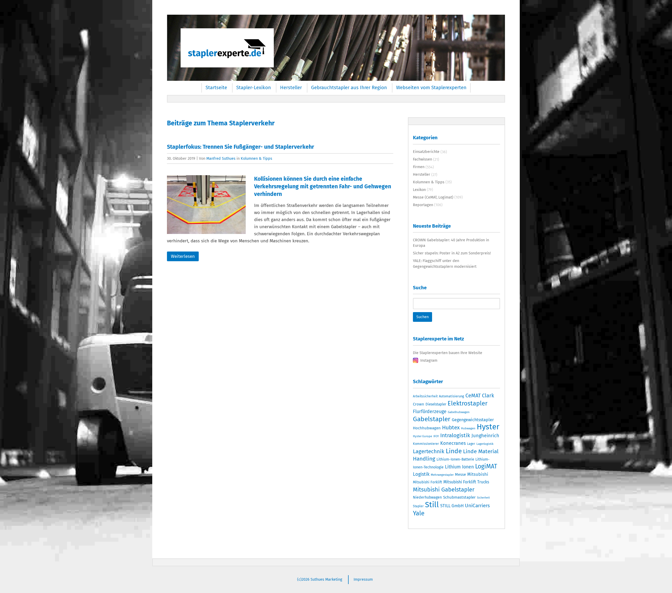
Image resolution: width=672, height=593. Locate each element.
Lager (471, 444)
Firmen (418, 166)
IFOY (436, 436)
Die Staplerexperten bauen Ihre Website (447, 352)
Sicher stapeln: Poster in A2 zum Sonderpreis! (452, 253)
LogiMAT (486, 466)
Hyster (488, 426)
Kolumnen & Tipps (256, 158)
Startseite (216, 87)
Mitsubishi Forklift (427, 482)
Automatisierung (451, 396)
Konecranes (453, 443)
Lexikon (419, 189)
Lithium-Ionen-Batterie (455, 459)
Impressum (363, 579)
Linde (454, 451)
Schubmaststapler (459, 497)
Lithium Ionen (459, 467)
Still (432, 504)
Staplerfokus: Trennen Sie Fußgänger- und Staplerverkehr (240, 146)
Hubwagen (468, 428)
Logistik (421, 474)
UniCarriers (477, 506)
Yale (418, 513)
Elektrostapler (467, 403)
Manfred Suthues (220, 158)
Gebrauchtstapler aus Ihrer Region (349, 87)
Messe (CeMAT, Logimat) (433, 197)
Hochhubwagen (427, 428)
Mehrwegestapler (442, 475)
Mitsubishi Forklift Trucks (466, 481)
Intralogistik (455, 435)
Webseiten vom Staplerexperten (431, 87)
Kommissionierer (426, 444)
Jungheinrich (485, 436)
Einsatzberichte (426, 151)
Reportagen (423, 204)
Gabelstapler (431, 419)
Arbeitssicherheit (425, 396)
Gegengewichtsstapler (473, 419)
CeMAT (473, 395)
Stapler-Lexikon (253, 87)
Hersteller (291, 87)
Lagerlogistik (485, 444)
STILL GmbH (452, 505)
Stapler (418, 506)
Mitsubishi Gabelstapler (444, 489)
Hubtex (451, 427)
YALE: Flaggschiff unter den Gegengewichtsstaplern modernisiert (444, 263)
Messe (460, 474)
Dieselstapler (436, 404)
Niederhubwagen (427, 497)
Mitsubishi (477, 474)
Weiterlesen (183, 256)
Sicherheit (483, 497)
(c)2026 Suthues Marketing (319, 579)
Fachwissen (422, 159)
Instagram (428, 360)
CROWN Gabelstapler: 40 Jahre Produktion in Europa (451, 243)
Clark (488, 395)
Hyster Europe (422, 436)
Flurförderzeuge (430, 411)
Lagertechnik (428, 451)
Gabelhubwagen (459, 412)
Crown (418, 404)
